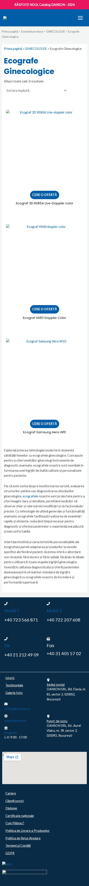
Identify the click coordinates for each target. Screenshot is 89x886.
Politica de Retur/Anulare (23, 838)
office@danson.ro (17, 709)
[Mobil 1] (6, 603)
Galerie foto (14, 693)
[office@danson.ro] (6, 704)
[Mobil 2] (48, 603)
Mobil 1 (11, 611)
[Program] (6, 728)
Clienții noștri (14, 801)
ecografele (30, 496)
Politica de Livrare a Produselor (27, 830)
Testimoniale (14, 685)
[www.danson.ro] (6, 716)
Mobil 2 (54, 611)
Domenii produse (32, 31)
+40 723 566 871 (21, 619)
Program (10, 733)
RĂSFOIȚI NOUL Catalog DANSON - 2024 (44, 4)
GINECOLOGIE (55, 31)
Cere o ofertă (44, 195)
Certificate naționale (19, 816)
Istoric (10, 678)
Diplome (11, 808)
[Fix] (6, 638)
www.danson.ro (15, 721)
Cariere (10, 793)
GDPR (9, 853)
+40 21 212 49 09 (21, 654)
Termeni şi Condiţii (18, 845)
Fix (7, 646)
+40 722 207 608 (63, 619)
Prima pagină (10, 31)
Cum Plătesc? (14, 823)
